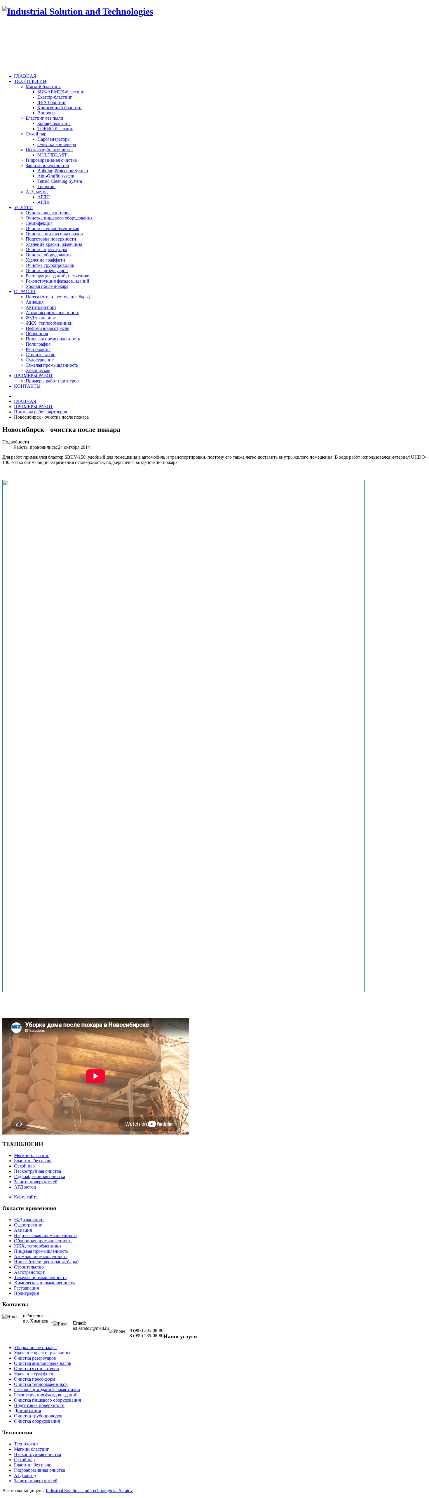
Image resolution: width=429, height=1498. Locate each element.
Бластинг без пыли (44, 118)
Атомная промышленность (52, 312)
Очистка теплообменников (52, 228)
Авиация (34, 302)
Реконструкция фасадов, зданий (57, 281)
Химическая (38, 370)
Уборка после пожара (47, 286)
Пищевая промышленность (53, 338)
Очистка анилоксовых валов (54, 233)
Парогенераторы (54, 139)
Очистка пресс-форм (46, 249)
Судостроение (40, 359)
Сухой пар (36, 133)
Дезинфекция (39, 223)
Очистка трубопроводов (50, 265)
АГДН (43, 196)
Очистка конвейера (56, 144)
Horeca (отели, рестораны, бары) (58, 296)
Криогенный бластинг (59, 107)
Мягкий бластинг (43, 86)
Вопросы (46, 112)
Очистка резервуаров (47, 270)
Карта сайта (26, 1196)
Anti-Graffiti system (55, 175)
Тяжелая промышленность (52, 365)
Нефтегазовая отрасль (47, 328)
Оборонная (37, 333)
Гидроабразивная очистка (51, 160)
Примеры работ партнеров (52, 380)
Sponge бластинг (54, 123)
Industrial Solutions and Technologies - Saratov (89, 1490)
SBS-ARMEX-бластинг (60, 91)
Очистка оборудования (49, 254)
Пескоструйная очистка (49, 149)
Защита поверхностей (47, 165)
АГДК (43, 202)
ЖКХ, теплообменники (49, 323)
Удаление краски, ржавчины (54, 244)
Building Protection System (62, 170)
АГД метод (37, 191)
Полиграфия (38, 344)
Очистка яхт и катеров (48, 212)
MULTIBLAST (52, 154)
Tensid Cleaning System (59, 181)
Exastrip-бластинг (54, 97)
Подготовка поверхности (51, 238)
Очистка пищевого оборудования (59, 217)
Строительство (40, 354)
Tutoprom (46, 186)
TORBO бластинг (55, 128)
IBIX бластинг (51, 102)
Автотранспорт (41, 307)
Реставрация (38, 349)
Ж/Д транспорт (41, 317)
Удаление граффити (45, 260)
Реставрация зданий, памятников (59, 275)
